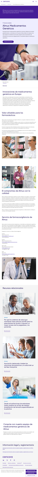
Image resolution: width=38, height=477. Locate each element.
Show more (5, 85)
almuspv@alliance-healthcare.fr (8, 236)
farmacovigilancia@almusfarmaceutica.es (9, 242)
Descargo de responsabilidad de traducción (16, 465)
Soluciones (9, 4)
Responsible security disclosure (8, 467)
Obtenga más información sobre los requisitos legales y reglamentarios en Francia (18, 451)
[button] (1, 1)
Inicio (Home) (3, 4)
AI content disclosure (28, 465)
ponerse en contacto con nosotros (26, 11)
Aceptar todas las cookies (31, 470)
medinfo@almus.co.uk (6, 248)
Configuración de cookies (31, 475)
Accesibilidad (5, 465)
